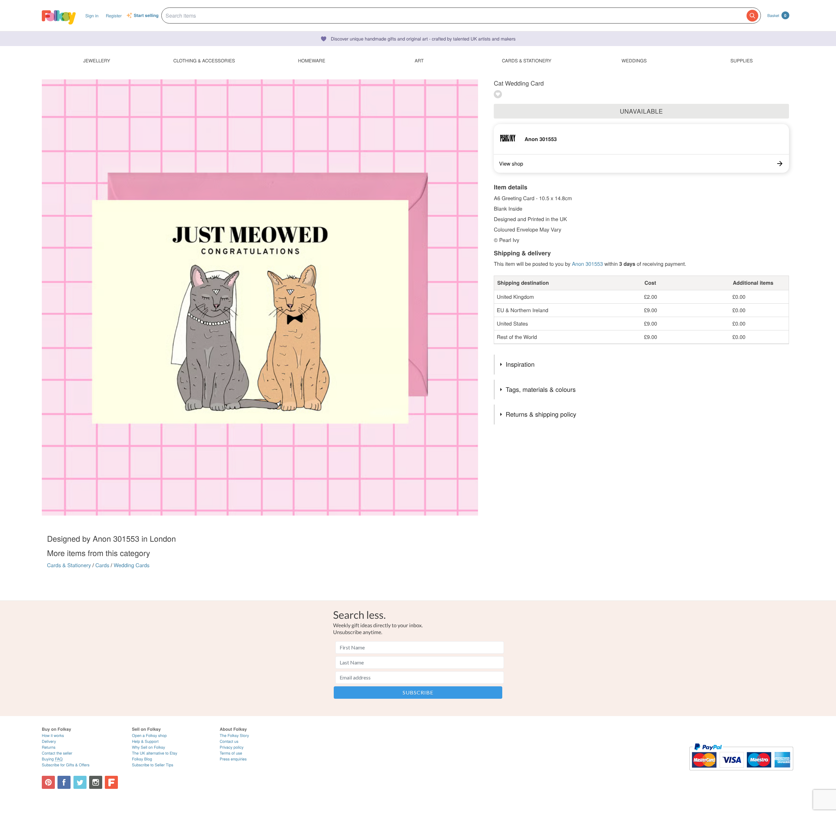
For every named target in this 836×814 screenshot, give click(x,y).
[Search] (752, 16)
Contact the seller (57, 753)
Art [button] (419, 60)
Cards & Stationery (69, 565)
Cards (102, 565)
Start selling (146, 15)
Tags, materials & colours (541, 389)
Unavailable (641, 111)
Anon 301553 (540, 139)
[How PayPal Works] (741, 773)
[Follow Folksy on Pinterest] (48, 782)
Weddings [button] (634, 60)
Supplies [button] (742, 60)
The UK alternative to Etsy (154, 753)
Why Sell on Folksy (148, 747)
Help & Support (145, 741)
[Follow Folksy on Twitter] (80, 782)
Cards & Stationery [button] (526, 60)
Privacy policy (232, 747)
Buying (52, 759)
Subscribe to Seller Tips (152, 765)
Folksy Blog (142, 759)
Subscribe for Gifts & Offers (65, 765)
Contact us (229, 741)
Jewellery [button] (96, 60)
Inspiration (520, 364)
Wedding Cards (132, 565)
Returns (49, 747)
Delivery (49, 741)
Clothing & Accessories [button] (204, 60)
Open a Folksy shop (149, 735)
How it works (53, 735)
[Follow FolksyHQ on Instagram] (95, 782)
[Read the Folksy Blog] (111, 782)
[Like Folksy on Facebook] (64, 782)
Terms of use (231, 753)
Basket (776, 15)
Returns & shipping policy (541, 414)
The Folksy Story (234, 735)
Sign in (91, 15)
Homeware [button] (311, 60)
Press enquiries (233, 759)
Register (114, 15)
